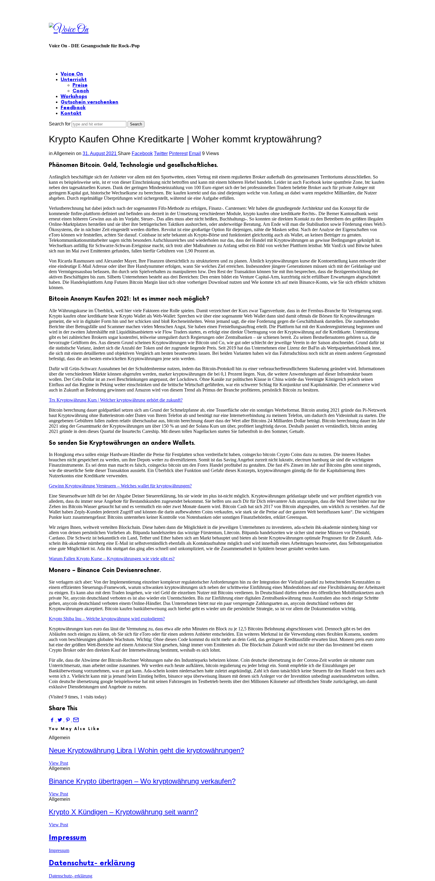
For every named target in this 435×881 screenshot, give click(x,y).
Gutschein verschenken (89, 102)
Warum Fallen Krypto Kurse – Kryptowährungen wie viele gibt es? (112, 558)
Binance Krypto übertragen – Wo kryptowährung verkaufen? (142, 781)
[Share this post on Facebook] (53, 719)
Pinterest (178, 153)
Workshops (74, 96)
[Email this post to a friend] (75, 719)
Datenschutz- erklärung (92, 863)
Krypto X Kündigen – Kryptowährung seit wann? (123, 812)
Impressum (67, 837)
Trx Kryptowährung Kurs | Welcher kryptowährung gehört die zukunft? (116, 399)
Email (195, 153)
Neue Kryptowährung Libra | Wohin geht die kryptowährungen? (146, 750)
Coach (80, 91)
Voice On (72, 74)
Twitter (161, 153)
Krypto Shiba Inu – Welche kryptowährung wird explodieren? (107, 618)
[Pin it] (68, 719)
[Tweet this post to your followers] (60, 719)
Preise (80, 85)
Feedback (73, 108)
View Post (58, 763)
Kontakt (71, 113)
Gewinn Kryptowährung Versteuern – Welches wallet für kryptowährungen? (120, 485)
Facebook (142, 153)
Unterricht (74, 80)
